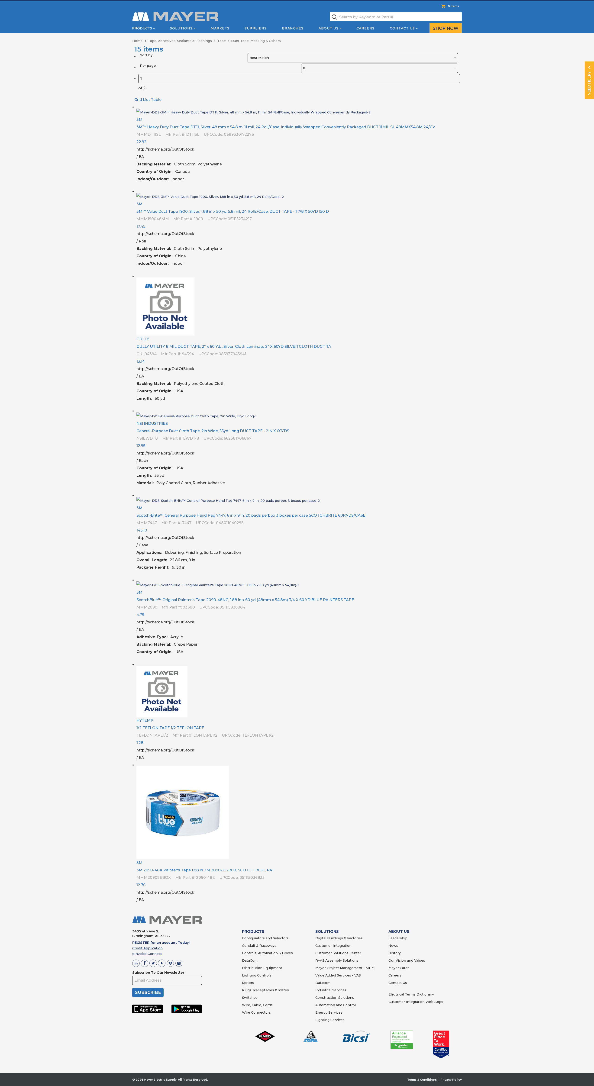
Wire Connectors (256, 1012)
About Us (329, 28)
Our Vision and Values (406, 960)
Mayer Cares (398, 968)
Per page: (148, 66)
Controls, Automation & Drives (267, 953)
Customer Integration (333, 946)
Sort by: (146, 55)
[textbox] (396, 16)
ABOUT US (398, 931)
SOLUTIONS (327, 931)
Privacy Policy (451, 1079)
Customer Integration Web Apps (415, 1002)
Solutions (181, 28)
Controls (263, 975)
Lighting (249, 975)
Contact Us (402, 28)
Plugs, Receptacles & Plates (265, 990)
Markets (220, 28)
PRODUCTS (253, 931)
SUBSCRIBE (148, 992)
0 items (453, 6)
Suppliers (256, 28)
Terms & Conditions (422, 1079)
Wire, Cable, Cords (257, 1005)
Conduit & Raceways (259, 946)
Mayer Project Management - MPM (345, 968)
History (394, 953)
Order (456, 182)
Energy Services (328, 1012)
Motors (248, 983)
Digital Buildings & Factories (339, 938)
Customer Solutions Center (338, 953)
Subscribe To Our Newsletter (158, 972)
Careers (365, 28)
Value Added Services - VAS (338, 975)
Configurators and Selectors (265, 938)
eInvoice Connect (147, 954)
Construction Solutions (334, 998)
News (393, 946)
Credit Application (147, 948)
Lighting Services (330, 1020)
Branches (292, 28)
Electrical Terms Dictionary (411, 994)
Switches (250, 998)
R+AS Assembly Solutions (336, 960)
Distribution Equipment (262, 968)
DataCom (250, 960)
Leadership (397, 938)
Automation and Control (335, 1005)
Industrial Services (330, 990)
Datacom (322, 983)
